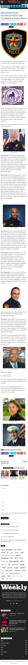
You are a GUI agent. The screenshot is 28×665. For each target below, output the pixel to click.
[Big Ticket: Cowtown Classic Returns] (5, 473)
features (5, 558)
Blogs (16, 12)
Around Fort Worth (10, 12)
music (16, 568)
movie (3, 568)
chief (11, 449)
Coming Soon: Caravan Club (16, 613)
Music (2, 649)
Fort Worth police (17, 449)
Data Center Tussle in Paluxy (13, 526)
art (15, 550)
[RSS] (14, 603)
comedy (16, 552)
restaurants (9, 570)
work (21, 576)
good (2, 564)
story (7, 573)
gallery (22, 561)
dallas (22, 552)
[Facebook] (11, 603)
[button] (25, 2)
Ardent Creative (13, 663)
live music (15, 564)
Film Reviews (4, 645)
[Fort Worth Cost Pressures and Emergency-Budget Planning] (4, 630)
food (21, 558)
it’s (6, 564)
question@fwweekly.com (16, 600)
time (18, 576)
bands (3, 552)
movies (9, 568)
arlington (9, 550)
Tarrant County (14, 573)
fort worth (14, 561)
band (19, 549)
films (16, 558)
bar (8, 552)
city (11, 552)
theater (9, 576)
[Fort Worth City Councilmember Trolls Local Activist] (14, 473)
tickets (14, 576)
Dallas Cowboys (5, 555)
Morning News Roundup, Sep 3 (5, 462)
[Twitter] (17, 603)
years (10, 578)
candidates (6, 449)
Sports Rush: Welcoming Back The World (22, 478)
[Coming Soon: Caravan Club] (4, 615)
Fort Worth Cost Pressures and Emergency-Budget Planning (17, 628)
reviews (17, 570)
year (7, 578)
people (22, 568)
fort (7, 561)
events (18, 555)
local (22, 564)
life (9, 565)
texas (3, 576)
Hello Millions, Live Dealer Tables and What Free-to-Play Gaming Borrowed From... (17, 622)
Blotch (2, 12)
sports (2, 573)
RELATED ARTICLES (8, 468)
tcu (22, 573)
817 (3, 550)
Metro (2, 654)
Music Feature (4, 652)
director (12, 555)
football (3, 561)
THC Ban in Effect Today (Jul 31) (11, 533)
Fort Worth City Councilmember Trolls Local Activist (14, 478)
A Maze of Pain (11, 536)
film (11, 558)
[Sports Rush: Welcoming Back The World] (23, 473)
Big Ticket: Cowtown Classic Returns (5, 478)
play (2, 570)
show (24, 570)
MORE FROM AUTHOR (19, 468)
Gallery (25, 461)
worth (2, 578)
